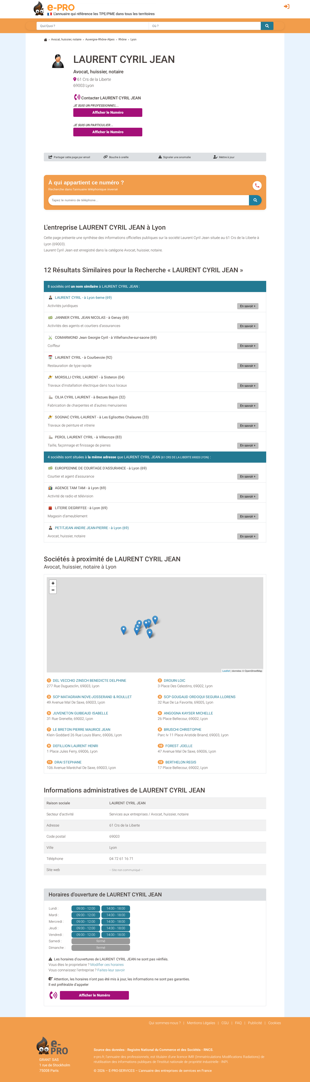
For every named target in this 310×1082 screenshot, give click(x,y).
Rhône (122, 39)
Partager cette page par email (71, 157)
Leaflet (226, 670)
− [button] (53, 590)
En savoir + (248, 306)
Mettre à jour (226, 157)
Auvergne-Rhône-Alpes (100, 39)
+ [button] (53, 583)
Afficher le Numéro (107, 112)
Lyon (133, 39)
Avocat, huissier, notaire (66, 39)
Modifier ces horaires (107, 964)
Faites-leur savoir (111, 970)
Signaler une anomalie (176, 157)
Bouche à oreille (118, 157)
